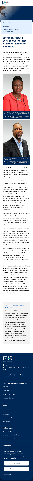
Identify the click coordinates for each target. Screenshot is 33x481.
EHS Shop (5, 405)
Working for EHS (7, 418)
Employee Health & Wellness (11, 435)
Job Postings (6, 421)
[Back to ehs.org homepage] (16, 359)
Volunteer (5, 402)
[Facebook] (5, 375)
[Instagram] (20, 375)
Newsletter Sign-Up (8, 398)
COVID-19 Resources (9, 394)
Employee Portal (7, 431)
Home (5, 23)
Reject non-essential (16, 469)
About (11, 23)
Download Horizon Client (10, 439)
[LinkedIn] (15, 375)
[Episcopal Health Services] (5, 3)
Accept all (16, 463)
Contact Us (6, 390)
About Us (5, 386)
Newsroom (6, 26)
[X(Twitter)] (10, 375)
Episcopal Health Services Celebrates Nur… (11, 30)
